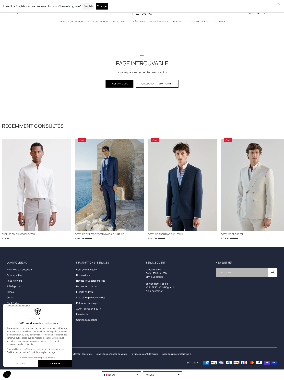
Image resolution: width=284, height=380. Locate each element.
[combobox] (121, 374)
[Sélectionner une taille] (36, 226)
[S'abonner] (272, 272)
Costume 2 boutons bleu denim (165, 234)
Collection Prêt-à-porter (157, 83)
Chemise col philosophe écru (18, 234)
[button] (70, 22)
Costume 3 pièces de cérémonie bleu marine (99, 234)
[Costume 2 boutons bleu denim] (182, 185)
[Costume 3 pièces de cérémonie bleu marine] (109, 185)
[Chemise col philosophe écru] (36, 185)
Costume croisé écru (233, 234)
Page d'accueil (119, 83)
